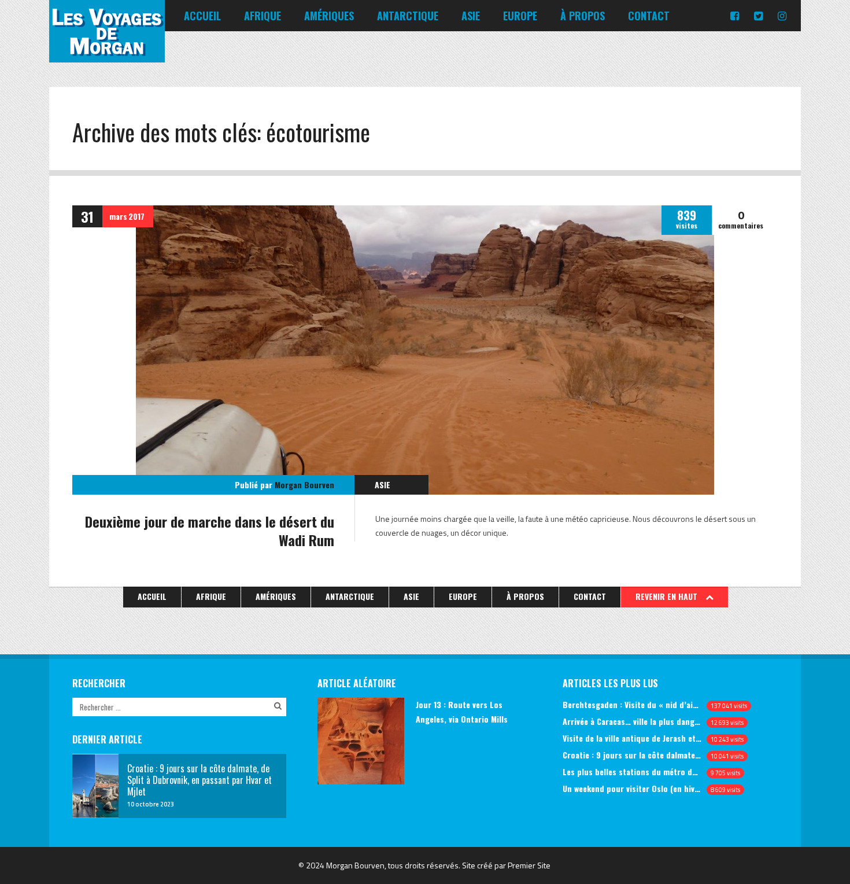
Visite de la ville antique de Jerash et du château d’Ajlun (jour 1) (632, 738)
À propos (582, 15)
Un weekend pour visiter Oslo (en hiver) (632, 788)
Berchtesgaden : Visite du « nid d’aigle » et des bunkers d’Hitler (632, 704)
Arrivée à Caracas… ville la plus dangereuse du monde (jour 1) (632, 721)
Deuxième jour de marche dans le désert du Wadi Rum (209, 530)
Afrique (262, 15)
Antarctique (407, 15)
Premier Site (529, 865)
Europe (520, 15)
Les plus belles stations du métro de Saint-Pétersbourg (632, 771)
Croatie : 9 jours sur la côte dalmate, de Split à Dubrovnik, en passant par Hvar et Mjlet (632, 755)
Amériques (329, 15)
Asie (470, 15)
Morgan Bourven (304, 484)
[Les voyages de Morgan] (107, 52)
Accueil (202, 15)
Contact (649, 15)
